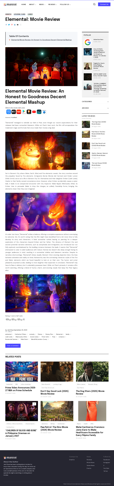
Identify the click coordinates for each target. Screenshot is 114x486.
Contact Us (104, 4)
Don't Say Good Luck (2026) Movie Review (98, 144)
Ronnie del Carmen (11, 339)
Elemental (59, 334)
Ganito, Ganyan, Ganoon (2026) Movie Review (100, 154)
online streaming (25, 384)
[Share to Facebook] (6, 25)
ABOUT (31, 4)
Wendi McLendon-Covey (39, 339)
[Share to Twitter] (9, 25)
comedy (30, 14)
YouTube (106, 468)
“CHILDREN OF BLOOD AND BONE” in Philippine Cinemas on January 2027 (21, 433)
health (86, 424)
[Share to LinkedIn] (15, 25)
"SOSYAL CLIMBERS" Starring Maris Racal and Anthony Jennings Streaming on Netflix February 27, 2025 (100, 88)
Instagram (106, 462)
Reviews (89, 460)
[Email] (17, 25)
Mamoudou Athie (21, 337)
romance (61, 337)
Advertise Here (98, 39)
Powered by (8, 117)
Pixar (53, 337)
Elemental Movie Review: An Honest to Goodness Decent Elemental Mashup (41, 40)
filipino (79, 424)
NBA (16, 384)
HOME (23, 4)
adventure (45, 424)
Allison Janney (81, 384)
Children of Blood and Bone (14, 424)
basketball (9, 384)
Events (89, 468)
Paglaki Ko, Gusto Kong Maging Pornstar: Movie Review (99, 65)
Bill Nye (53, 424)
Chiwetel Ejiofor (30, 424)
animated (8, 14)
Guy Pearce (80, 387)
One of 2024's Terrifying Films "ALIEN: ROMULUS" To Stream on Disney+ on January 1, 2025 (100, 53)
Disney (40, 334)
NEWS (41, 4)
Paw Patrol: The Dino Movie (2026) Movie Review (98, 134)
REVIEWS (51, 4)
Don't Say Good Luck (48, 387)
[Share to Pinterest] (12, 25)
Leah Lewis (8, 337)
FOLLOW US (64, 4)
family (67, 334)
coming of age (57, 384)
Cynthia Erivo (10, 427)
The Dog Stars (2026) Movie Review (99, 123)
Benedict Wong (92, 384)
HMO (92, 424)
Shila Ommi (24, 339)
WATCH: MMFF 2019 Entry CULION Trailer (100, 75)
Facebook (106, 460)
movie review (34, 337)
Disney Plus (49, 334)
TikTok (105, 471)
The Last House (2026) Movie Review (99, 164)
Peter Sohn (45, 337)
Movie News (90, 462)
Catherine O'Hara (19, 14)
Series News (90, 465)
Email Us (72, 460)
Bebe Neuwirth (46, 384)
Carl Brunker (61, 424)
